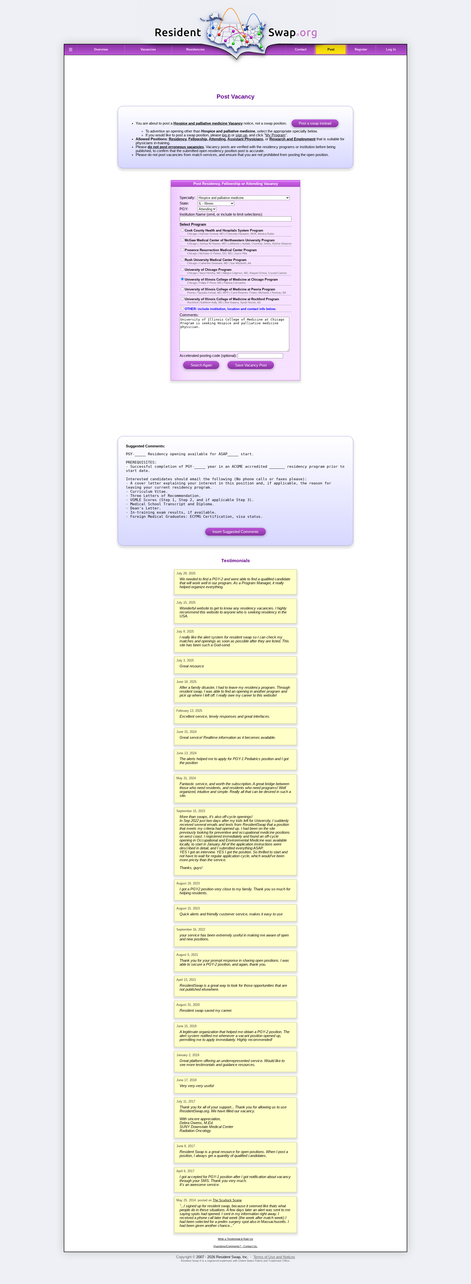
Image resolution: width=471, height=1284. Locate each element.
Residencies (195, 49)
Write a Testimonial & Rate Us (235, 1238)
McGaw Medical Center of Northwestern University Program (238, 241)
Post (330, 49)
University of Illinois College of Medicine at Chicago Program (231, 281)
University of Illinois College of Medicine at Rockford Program (232, 300)
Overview (101, 49)
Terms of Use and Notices (274, 1257)
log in (226, 135)
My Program (275, 135)
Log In (391, 49)
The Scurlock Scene (227, 1200)
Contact (300, 49)
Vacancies (148, 49)
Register (361, 49)
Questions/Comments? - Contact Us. (235, 1246)
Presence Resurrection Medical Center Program (221, 251)
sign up (241, 135)
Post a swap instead (315, 123)
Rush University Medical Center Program (218, 261)
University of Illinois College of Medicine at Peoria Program (235, 290)
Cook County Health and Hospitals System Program (229, 232)
